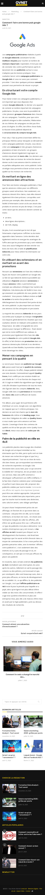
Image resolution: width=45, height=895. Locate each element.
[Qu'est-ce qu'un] (11, 746)
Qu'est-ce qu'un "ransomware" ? (8, 756)
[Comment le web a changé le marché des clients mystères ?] (22, 658)
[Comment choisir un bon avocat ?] (9, 849)
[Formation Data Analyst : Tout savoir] (11, 721)
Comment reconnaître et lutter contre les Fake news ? (30, 833)
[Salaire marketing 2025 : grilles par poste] (33, 721)
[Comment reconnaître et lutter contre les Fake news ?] (9, 835)
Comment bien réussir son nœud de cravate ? (29, 861)
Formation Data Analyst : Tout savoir (10, 732)
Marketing (15, 11)
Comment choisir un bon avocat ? (28, 847)
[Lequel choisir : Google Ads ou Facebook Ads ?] (33, 746)
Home (4, 11)
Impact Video (20, 891)
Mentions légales (33, 889)
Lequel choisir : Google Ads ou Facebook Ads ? (33, 756)
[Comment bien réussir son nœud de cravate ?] (9, 863)
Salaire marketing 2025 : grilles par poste (33, 732)
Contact (28, 891)
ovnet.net (24, 889)
